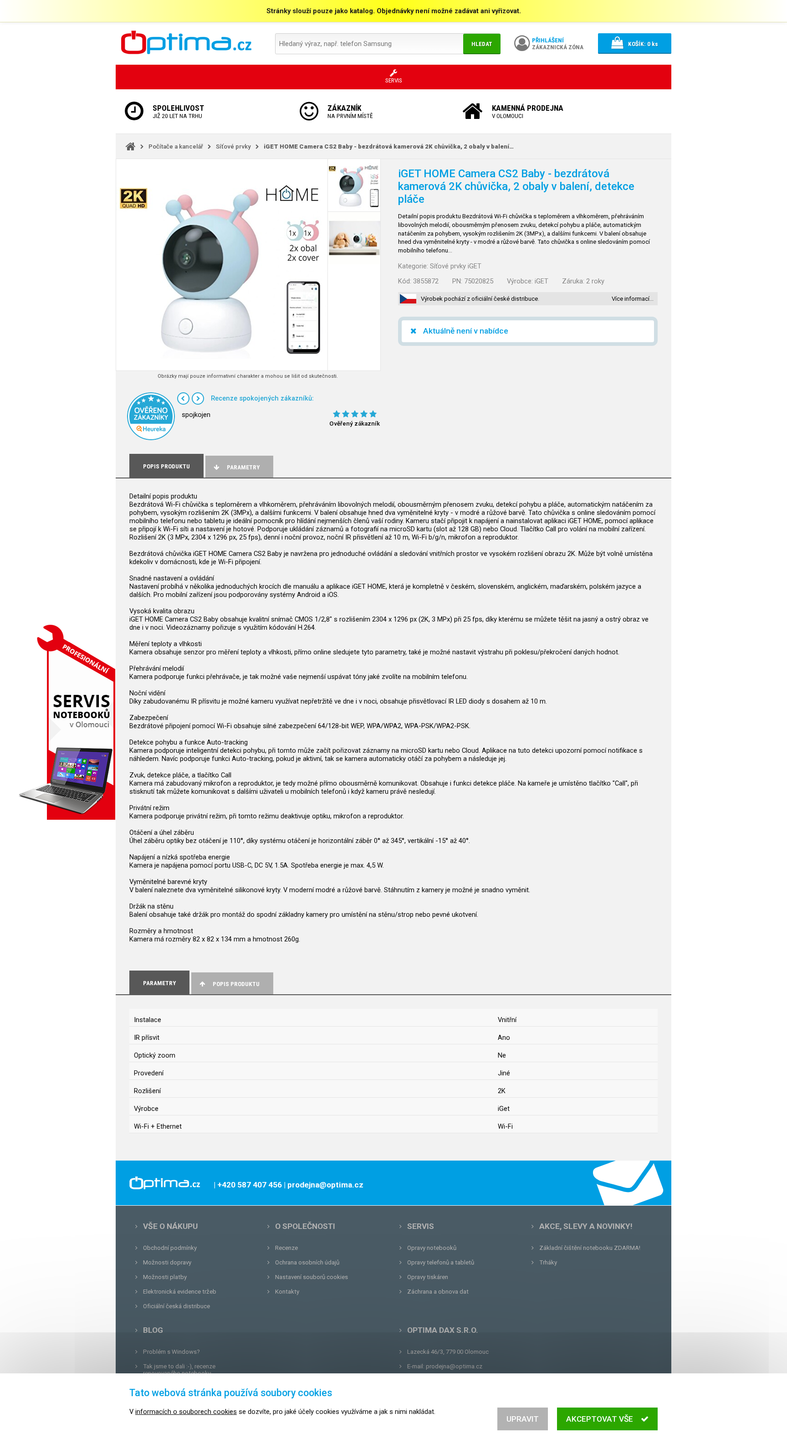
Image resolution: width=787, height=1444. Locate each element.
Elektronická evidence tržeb (179, 1291)
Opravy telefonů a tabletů (440, 1262)
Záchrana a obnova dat (438, 1291)
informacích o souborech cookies (186, 1412)
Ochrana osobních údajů (307, 1262)
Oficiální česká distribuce (176, 1306)
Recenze (286, 1247)
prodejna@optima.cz (454, 1366)
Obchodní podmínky (170, 1247)
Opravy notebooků (431, 1247)
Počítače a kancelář (175, 146)
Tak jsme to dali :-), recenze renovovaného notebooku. (179, 1370)
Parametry (243, 467)
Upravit (522, 1418)
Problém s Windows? (171, 1351)
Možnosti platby (165, 1277)
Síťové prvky (233, 146)
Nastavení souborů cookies (311, 1277)
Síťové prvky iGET (455, 266)
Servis (420, 1226)
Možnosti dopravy (167, 1262)
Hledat (481, 44)
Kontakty (287, 1291)
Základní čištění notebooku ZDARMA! (589, 1247)
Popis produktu (236, 984)
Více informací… (633, 298)
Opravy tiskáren (427, 1277)
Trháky (548, 1262)
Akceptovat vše (599, 1418)
